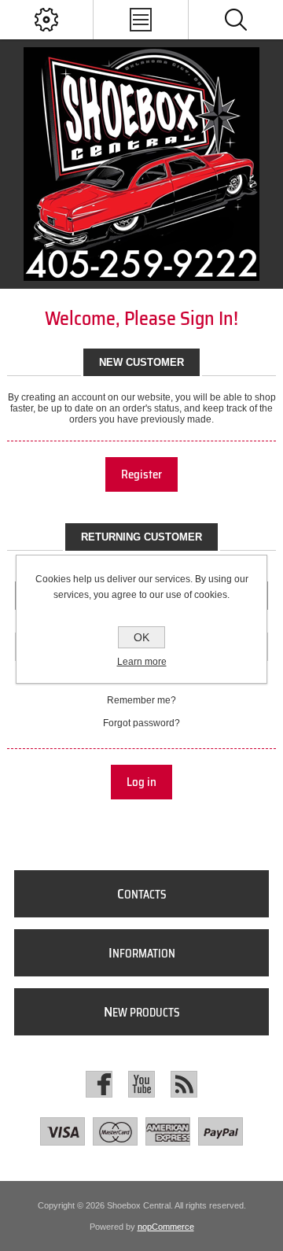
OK (141, 637)
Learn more (142, 661)
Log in (141, 782)
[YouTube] (141, 1084)
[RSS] (184, 1084)
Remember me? (141, 700)
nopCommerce (166, 1226)
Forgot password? (141, 723)
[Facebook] (99, 1084)
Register (141, 474)
